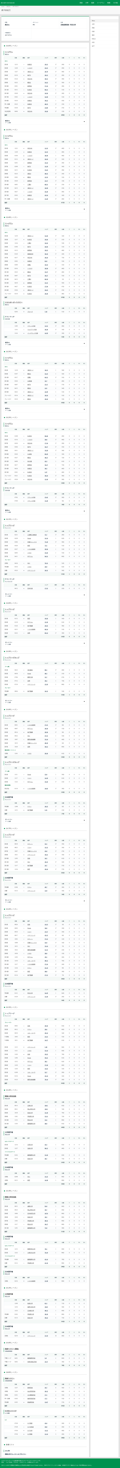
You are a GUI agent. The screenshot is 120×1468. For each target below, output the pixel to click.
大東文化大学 (31, 1252)
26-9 (46, 567)
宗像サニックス (32, 542)
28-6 (46, 1029)
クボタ (29, 553)
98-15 (46, 1148)
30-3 (46, 468)
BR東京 (29, 64)
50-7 (46, 1158)
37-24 (46, 964)
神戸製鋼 (30, 626)
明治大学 (30, 1120)
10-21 (46, 854)
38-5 (46, 1061)
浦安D (29, 173)
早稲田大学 (30, 1116)
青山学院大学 (31, 1109)
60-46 (46, 436)
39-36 (46, 549)
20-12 (46, 1391)
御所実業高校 (31, 1398)
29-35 (46, 626)
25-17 (46, 384)
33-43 (46, 170)
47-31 (46, 736)
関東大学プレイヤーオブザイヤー (15, 1454)
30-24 (46, 475)
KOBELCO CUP (10, 1411)
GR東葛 (29, 381)
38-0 (46, 953)
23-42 (46, 497)
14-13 (46, 924)
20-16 (46, 1026)
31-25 (46, 1176)
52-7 (46, 1072)
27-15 (46, 975)
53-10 (46, 1155)
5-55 (46, 810)
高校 (81, 3)
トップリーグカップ (12, 657)
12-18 (46, 479)
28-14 (46, 1033)
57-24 (46, 86)
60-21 (46, 89)
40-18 (46, 743)
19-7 (46, 1387)
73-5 (46, 545)
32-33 (46, 152)
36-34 (46, 254)
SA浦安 (29, 454)
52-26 (46, 236)
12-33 (46, 148)
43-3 (46, 1144)
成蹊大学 (30, 1206)
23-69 (46, 108)
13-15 (46, 1430)
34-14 (46, 265)
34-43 (46, 788)
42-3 (46, 461)
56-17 (46, 447)
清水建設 (30, 670)
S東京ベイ (30, 71)
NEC (28, 563)
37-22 (46, 939)
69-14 (46, 633)
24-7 (46, 865)
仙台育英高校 (31, 1391)
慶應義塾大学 (31, 1123)
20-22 (46, 75)
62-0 (46, 261)
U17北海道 (30, 1427)
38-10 (46, 1314)
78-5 (46, 1249)
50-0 (46, 928)
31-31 (46, 283)
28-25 (46, 806)
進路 (92, 3)
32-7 (46, 381)
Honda (29, 538)
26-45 (46, 290)
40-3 (46, 673)
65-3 (46, 1303)
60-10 (46, 279)
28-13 (46, 862)
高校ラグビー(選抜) (12, 1349)
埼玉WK (29, 79)
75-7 (46, 535)
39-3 (46, 681)
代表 (93, 31)
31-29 (46, 166)
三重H (29, 184)
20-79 (46, 71)
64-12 (46, 377)
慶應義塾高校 (31, 1358)
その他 (115, 3)
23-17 (46, 932)
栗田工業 (30, 677)
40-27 (46, 457)
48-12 (46, 960)
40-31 (46, 1221)
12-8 (46, 890)
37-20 (46, 1065)
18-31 (46, 370)
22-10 (46, 622)
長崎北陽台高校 (32, 1362)
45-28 (46, 191)
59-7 (46, 1210)
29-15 (46, 64)
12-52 (46, 326)
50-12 (46, 746)
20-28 (46, 293)
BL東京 (29, 89)
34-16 (46, 243)
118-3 (46, 1109)
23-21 (46, 1036)
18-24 (46, 395)
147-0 (46, 1213)
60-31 (46, 184)
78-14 (46, 1079)
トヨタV (29, 68)
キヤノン (30, 844)
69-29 (46, 454)
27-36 (46, 286)
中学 (93, 42)
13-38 (46, 1281)
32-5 (46, 844)
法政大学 (30, 1148)
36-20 (46, 329)
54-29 (46, 993)
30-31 (46, 79)
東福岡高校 (30, 1402)
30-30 (46, 155)
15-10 (46, 996)
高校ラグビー (10, 1378)
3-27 (46, 472)
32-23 (46, 374)
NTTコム (30, 556)
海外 (93, 35)
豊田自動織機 (31, 739)
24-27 (46, 1040)
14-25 (46, 1068)
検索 (108, 3)
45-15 (46, 935)
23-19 (46, 684)
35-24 (46, 739)
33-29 (46, 450)
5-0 (45, 1358)
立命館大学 (30, 1310)
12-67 (46, 1402)
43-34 (46, 195)
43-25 (46, 68)
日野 (28, 633)
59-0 (46, 1427)
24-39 (46, 392)
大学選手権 (9, 1294)
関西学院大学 (31, 1249)
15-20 (46, 199)
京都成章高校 (65, 24)
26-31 (46, 570)
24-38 (46, 1180)
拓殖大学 (30, 1303)
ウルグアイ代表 (32, 329)
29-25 (46, 250)
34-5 (46, 858)
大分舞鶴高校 (31, 1395)
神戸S (29, 75)
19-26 (46, 111)
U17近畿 (7, 1413)
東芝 (28, 545)
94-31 (46, 556)
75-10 (46, 542)
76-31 (46, 563)
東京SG (8, 6)
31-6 (46, 1120)
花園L (29, 265)
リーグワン (101, 3)
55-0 (46, 774)
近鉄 (28, 858)
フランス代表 (31, 326)
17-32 (46, 588)
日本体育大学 (31, 1213)
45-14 (46, 1076)
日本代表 (7, 319)
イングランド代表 (32, 333)
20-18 (46, 728)
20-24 (46, 257)
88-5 (46, 670)
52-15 (46, 950)
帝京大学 (73, 24)
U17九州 (29, 1430)
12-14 (46, 1434)
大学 (86, 3)
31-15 (46, 847)
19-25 (46, 1054)
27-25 (46, 725)
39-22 (46, 100)
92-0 (46, 1206)
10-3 (46, 1217)
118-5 (46, 1105)
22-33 (46, 177)
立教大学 (30, 1105)
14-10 (46, 778)
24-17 (46, 1362)
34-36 (46, 93)
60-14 (46, 629)
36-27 (46, 275)
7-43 (46, 311)
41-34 (46, 1263)
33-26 (46, 553)
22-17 (46, 181)
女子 (93, 46)
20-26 (46, 399)
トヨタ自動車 (31, 549)
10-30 (46, 188)
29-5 (46, 957)
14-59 (46, 333)
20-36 (46, 732)
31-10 (46, 1113)
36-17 (46, 1224)
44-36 (46, 247)
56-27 (46, 465)
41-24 (46, 968)
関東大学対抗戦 (10, 1096)
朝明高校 (30, 1387)
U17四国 (29, 1423)
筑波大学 (30, 1113)
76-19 (46, 1252)
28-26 (46, 753)
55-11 (46, 1116)
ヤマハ (29, 806)
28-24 (46, 869)
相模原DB (30, 254)
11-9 (46, 388)
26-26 (46, 159)
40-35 (46, 104)
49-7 (46, 887)
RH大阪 (29, 461)
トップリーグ (10, 525)
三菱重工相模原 (32, 535)
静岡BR (29, 86)
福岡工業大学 (31, 1307)
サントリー (8, 528)
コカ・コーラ (31, 960)
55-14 (46, 1050)
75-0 (46, 1228)
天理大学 (30, 1144)
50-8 (46, 439)
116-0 (46, 1307)
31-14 (46, 538)
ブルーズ (30, 311)
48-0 (46, 971)
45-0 (46, 851)
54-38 (46, 97)
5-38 (46, 1047)
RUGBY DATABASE (8, 3)
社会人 (94, 38)
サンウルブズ (8, 581)
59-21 (46, 1058)
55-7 (46, 677)
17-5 (46, 1395)
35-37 (46, 272)
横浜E (29, 82)
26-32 (46, 691)
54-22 (46, 82)
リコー (29, 778)
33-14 (46, 163)
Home (2, 6)
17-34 (46, 443)
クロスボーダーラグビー (13, 302)
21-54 (46, 1336)
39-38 (46, 268)
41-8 (46, 942)
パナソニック (31, 570)
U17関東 (29, 1434)
